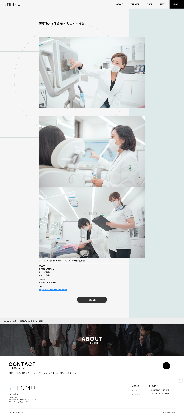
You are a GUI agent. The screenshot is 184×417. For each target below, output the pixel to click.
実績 (14, 321)
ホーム (6, 321)
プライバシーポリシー (16, 412)
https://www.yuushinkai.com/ (53, 289)
